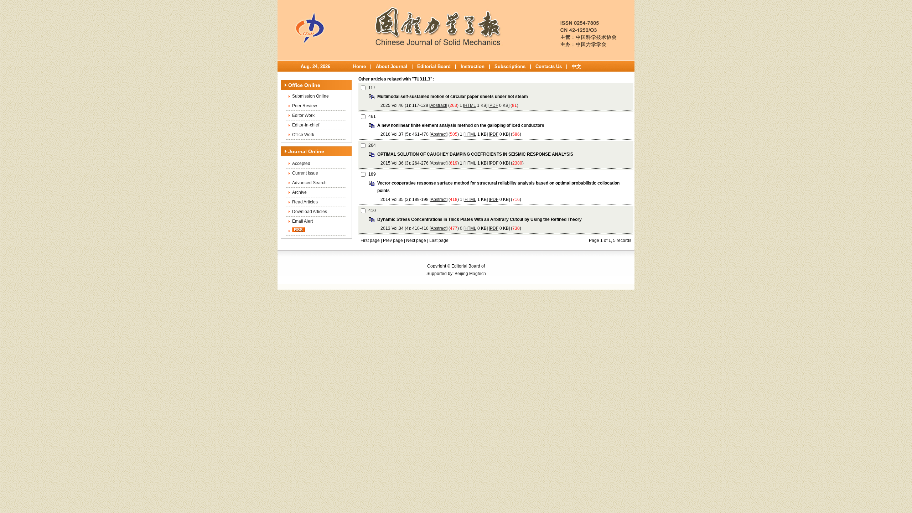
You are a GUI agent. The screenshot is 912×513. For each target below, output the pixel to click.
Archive (299, 192)
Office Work (303, 134)
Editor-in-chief (305, 125)
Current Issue (305, 173)
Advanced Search (309, 182)
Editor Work (303, 115)
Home (359, 66)
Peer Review (304, 105)
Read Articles (305, 202)
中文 (576, 66)
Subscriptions (509, 66)
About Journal (391, 66)
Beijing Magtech (470, 273)
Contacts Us (548, 66)
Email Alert (302, 221)
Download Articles (309, 211)
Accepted (301, 163)
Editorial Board (434, 66)
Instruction (472, 66)
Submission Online (310, 96)
